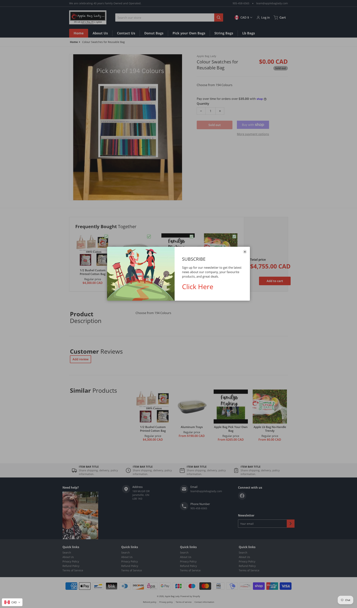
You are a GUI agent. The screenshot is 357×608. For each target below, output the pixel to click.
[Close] (245, 252)
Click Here (197, 286)
